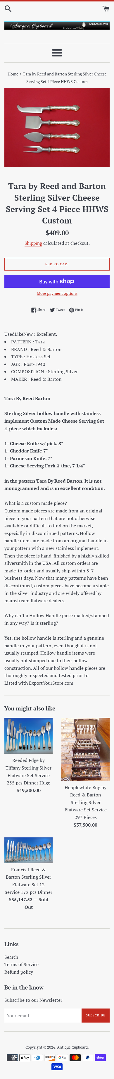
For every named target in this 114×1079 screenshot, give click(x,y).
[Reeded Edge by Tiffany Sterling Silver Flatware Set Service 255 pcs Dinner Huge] (28, 736)
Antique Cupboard (72, 1047)
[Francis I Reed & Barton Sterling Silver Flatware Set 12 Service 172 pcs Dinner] (28, 850)
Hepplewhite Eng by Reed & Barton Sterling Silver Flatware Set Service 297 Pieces (86, 802)
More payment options (57, 293)
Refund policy (18, 972)
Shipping (33, 243)
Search (11, 957)
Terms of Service (21, 964)
